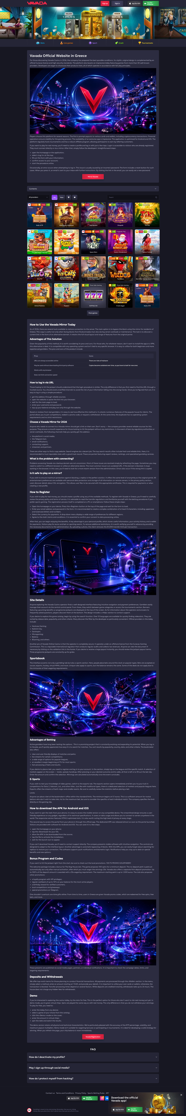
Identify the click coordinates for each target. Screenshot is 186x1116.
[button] (2, 23)
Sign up (105, 3)
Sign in (117, 3)
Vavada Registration (93, 1037)
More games (93, 313)
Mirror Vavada (93, 177)
